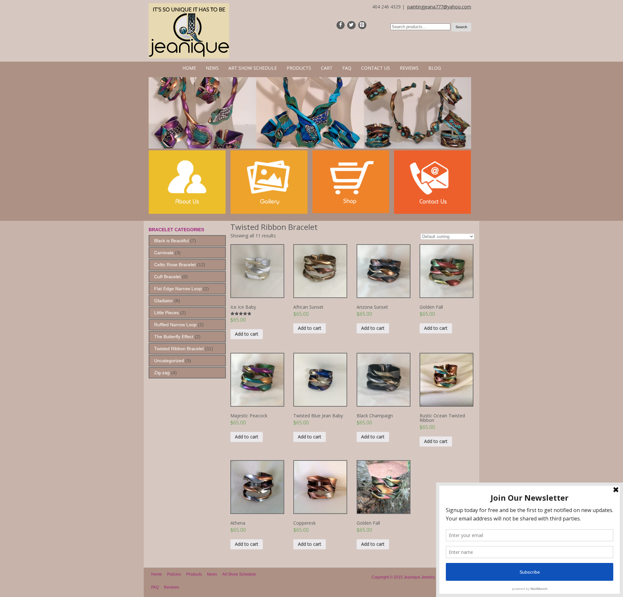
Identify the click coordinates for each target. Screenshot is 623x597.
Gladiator (163, 300)
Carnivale (164, 252)
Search (461, 27)
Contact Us (375, 68)
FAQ (346, 68)
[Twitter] (351, 25)
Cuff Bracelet (167, 276)
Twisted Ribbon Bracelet (179, 348)
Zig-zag (162, 372)
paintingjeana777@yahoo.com (439, 7)
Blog (434, 68)
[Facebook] (340, 25)
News (212, 68)
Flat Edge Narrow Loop (178, 288)
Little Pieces (166, 312)
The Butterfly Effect (173, 336)
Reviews (409, 68)
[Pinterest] (362, 25)
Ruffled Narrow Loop (175, 324)
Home (189, 68)
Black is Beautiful (171, 240)
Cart (327, 68)
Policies (174, 574)
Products (299, 68)
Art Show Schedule (252, 68)
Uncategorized (169, 360)
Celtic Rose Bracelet (175, 264)
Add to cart (246, 334)
